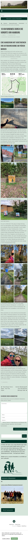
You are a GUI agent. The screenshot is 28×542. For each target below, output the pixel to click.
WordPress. (24, 526)
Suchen (24, 436)
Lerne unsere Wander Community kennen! (12, 485)
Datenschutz (17, 524)
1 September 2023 (11, 35)
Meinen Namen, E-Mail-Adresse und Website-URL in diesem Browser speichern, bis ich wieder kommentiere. (13, 424)
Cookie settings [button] (6, 538)
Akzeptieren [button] (14, 538)
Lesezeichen (5, 382)
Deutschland (21, 23)
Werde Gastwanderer (8, 510)
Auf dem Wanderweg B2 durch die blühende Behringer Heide (21, 388)
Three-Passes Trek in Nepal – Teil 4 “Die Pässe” (7, 388)
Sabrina (4, 35)
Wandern (5, 23)
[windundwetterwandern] (14, 521)
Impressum (11, 524)
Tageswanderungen (13, 23)
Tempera (19, 526)
